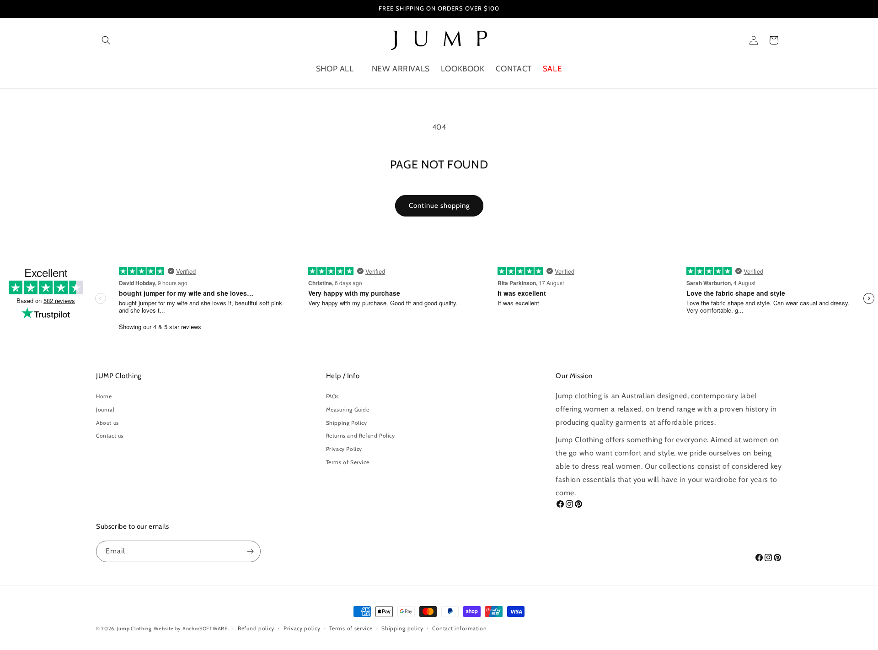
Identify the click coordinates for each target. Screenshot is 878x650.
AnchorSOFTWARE (205, 628)
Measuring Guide (347, 409)
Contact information (459, 628)
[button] (106, 40)
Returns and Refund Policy (360, 435)
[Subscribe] (250, 551)
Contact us (109, 435)
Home (104, 396)
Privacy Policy (344, 448)
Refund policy (256, 628)
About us (107, 422)
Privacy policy (302, 628)
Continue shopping (439, 205)
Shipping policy (402, 628)
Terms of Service (347, 462)
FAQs (332, 396)
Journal (105, 409)
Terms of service (350, 628)
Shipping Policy (346, 422)
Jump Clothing (134, 628)
